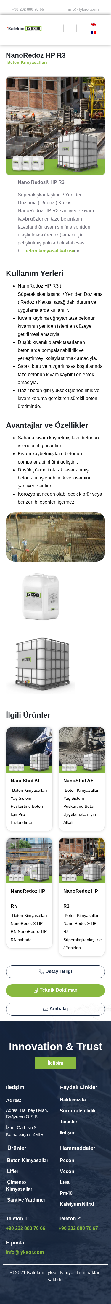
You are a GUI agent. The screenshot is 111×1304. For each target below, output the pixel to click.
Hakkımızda (73, 1099)
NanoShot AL (26, 780)
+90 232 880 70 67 (78, 1228)
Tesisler (68, 1121)
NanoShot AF (78, 780)
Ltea (65, 1182)
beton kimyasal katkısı (49, 250)
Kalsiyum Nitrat (76, 1204)
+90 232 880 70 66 (25, 1228)
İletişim (67, 1132)
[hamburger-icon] (70, 28)
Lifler (12, 1171)
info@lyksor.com (83, 9)
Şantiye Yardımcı (25, 1199)
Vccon (67, 1171)
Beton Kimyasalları (27, 1160)
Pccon (67, 1160)
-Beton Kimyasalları (26, 62)
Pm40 (66, 1193)
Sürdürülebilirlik (77, 1110)
